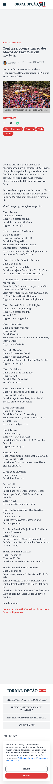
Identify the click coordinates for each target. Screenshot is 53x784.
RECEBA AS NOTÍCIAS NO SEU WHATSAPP (26, 708)
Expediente (10, 736)
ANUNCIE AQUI (26, 725)
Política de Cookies (26, 758)
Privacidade (42, 758)
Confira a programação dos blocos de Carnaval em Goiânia (25, 52)
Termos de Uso (14, 760)
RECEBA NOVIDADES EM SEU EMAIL (26, 717)
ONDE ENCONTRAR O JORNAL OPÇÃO (26, 699)
